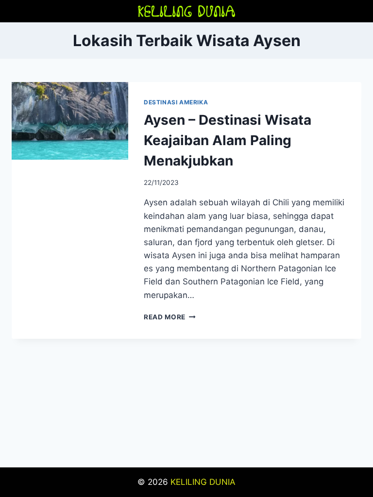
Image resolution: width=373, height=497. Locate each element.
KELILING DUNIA (203, 482)
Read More (170, 317)
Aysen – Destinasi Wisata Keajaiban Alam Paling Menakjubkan (227, 140)
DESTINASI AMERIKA (176, 102)
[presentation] (70, 121)
